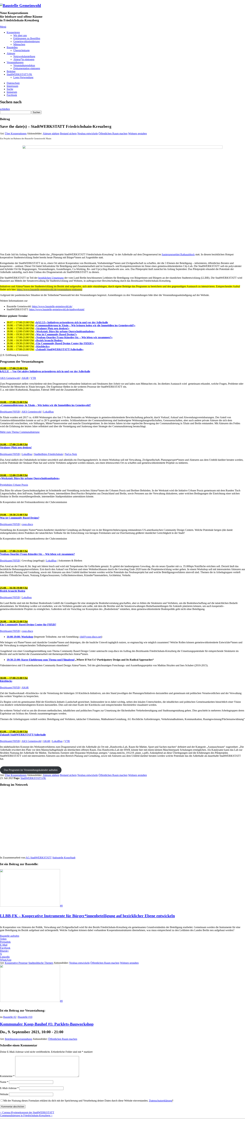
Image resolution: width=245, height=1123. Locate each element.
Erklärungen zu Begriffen (26, 38)
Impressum (12, 86)
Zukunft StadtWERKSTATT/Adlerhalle (23, 733)
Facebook (12, 95)
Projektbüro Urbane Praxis (14, 484)
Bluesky (4, 950)
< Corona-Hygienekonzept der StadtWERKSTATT (27, 1112)
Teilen (3, 938)
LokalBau (48, 411)
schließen (5, 109)
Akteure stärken (51, 133)
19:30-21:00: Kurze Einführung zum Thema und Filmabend (40, 659)
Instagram (12, 92)
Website (4, 1094)
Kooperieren (13, 32)
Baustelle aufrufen (9, 935)
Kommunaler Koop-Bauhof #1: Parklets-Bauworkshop (47, 1024)
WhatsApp (5, 959)
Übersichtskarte (21, 50)
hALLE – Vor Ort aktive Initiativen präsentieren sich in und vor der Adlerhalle (45, 370)
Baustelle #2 (9, 1017)
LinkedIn (5, 956)
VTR (33, 378)
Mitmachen (19, 44)
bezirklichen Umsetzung (51, 277)
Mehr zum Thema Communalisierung (20, 432)
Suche (10, 89)
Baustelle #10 (25, 1017)
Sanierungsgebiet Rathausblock (178, 254)
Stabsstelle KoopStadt (63, 857)
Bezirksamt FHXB (10, 411)
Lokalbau (27, 597)
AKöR (25, 378)
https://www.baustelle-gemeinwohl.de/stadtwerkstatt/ (56, 309)
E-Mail (3, 944)
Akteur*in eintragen (23, 59)
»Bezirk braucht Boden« (49, 340)
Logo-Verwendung (23, 77)
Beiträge (11, 71)
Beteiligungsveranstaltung (18, 1039)
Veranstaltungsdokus (24, 65)
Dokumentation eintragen (26, 68)
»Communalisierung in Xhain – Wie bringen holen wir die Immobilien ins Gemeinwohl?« (85, 325)
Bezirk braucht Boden (14, 589)
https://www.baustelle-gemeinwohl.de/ (52, 306)
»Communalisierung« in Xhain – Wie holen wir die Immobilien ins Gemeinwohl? (45, 404)
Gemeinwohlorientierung (26, 41)
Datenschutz (13, 83)
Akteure (11, 53)
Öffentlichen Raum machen (113, 133)
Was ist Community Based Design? (19, 517)
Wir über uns (20, 35)
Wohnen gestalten (137, 133)
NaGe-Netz (71, 454)
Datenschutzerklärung (160, 1100)
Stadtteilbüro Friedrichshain (48, 454)
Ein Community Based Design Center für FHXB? (28, 624)
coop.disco (27, 524)
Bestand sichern (68, 133)
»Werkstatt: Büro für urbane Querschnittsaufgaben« (30, 477)
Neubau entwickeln (87, 133)
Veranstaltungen (15, 62)
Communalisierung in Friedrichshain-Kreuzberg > (26, 1115)
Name (4, 1082)
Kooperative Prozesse (16, 962)
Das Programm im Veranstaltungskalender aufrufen (31, 770)
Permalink (5, 941)
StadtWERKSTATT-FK (19, 74)
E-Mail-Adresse (9, 1088)
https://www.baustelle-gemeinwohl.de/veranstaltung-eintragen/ (49, 289)
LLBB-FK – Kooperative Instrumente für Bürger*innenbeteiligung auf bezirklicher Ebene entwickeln (87, 916)
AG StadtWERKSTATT (39, 857)
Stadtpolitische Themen (40, 962)
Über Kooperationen (15, 133)
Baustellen (12, 47)
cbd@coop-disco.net (90, 636)
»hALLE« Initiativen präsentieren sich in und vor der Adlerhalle (71, 322)
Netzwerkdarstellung (24, 56)
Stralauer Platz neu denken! (16, 446)
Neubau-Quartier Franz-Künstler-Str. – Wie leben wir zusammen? (37, 553)
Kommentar (7, 1076)
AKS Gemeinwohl (10, 378)
